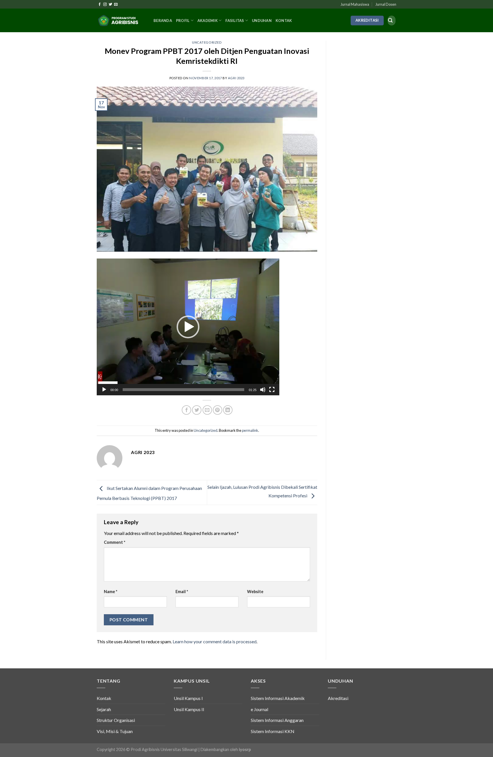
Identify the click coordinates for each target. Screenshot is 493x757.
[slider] (183, 389)
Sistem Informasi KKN (272, 731)
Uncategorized (207, 42)
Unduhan (262, 20)
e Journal (259, 709)
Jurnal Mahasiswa (355, 4)
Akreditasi (338, 698)
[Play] (104, 389)
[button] (188, 327)
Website (255, 591)
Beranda (162, 20)
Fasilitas (234, 20)
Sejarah (104, 709)
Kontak (284, 20)
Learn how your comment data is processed (214, 641)
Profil (183, 20)
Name (110, 591)
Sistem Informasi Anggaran (277, 720)
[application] (188, 327)
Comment (114, 542)
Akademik (207, 20)
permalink (250, 430)
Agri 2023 (236, 78)
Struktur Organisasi (116, 720)
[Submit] (390, 20)
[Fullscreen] (272, 389)
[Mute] (263, 389)
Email (181, 591)
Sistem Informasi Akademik (278, 698)
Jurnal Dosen (385, 4)
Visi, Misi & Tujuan (115, 731)
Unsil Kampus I (188, 698)
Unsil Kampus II (189, 709)
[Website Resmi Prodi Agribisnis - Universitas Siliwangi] (121, 20)
